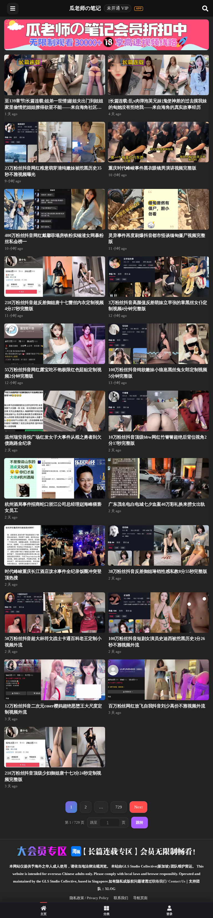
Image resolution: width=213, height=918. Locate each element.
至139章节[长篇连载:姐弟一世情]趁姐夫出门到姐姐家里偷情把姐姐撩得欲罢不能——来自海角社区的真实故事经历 (54, 107)
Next (138, 807)
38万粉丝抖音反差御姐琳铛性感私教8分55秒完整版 (157, 571)
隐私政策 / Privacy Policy (89, 898)
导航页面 (140, 898)
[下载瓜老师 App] (139, 8)
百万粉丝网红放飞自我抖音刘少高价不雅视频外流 (156, 706)
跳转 (139, 822)
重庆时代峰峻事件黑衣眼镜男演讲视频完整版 (152, 168)
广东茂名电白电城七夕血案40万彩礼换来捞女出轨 (156, 504)
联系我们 (121, 898)
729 (118, 807)
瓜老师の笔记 (85, 8)
